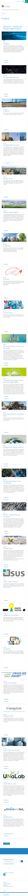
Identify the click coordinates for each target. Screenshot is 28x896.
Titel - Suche (23, 1)
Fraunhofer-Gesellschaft (8, 863)
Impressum (5, 885)
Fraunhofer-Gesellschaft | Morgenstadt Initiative (10, 9)
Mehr (7, 163)
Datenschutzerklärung (8, 886)
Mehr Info (6, 60)
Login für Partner (7, 883)
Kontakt (5, 62)
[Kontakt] (14, 103)
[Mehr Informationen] (14, 809)
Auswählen (22, 861)
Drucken (6, 843)
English (18, 1)
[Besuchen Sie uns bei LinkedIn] (4, 874)
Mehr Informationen (8, 833)
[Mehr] (14, 136)
